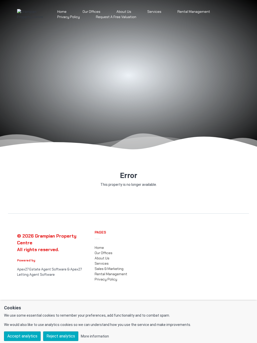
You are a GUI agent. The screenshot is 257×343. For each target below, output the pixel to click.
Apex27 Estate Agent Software (42, 269)
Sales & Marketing (109, 268)
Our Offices (103, 253)
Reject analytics (60, 336)
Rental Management (193, 11)
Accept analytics (22, 336)
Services (154, 11)
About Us (102, 258)
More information (95, 336)
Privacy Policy (68, 17)
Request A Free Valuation (116, 17)
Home (99, 247)
